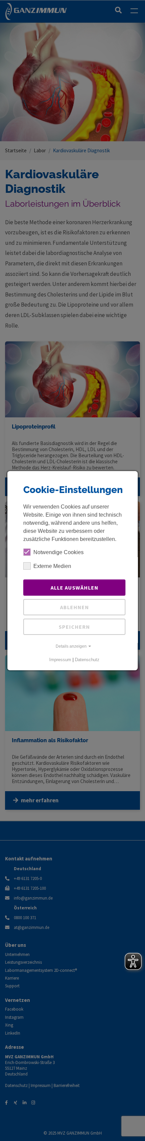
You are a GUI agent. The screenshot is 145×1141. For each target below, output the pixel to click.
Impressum (60, 659)
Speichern (74, 626)
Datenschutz (87, 659)
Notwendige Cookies (58, 552)
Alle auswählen (74, 587)
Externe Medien (52, 566)
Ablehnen (74, 607)
